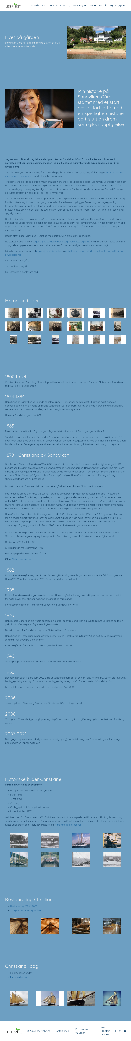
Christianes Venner (22, 559)
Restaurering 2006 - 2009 (23, 906)
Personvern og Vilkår (81, 1031)
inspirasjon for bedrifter (48, 251)
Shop (44, 5)
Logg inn (120, 5)
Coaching (65, 5)
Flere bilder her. (19, 977)
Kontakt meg (106, 5)
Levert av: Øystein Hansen (105, 1031)
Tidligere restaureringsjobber (25, 910)
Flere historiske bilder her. (68, 824)
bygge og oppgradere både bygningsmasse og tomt (60, 241)
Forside (35, 5)
